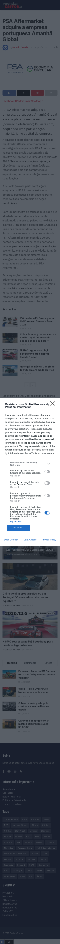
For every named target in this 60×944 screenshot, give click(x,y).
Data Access (30, 539)
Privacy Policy (49, 539)
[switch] (47, 471)
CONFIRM (19, 528)
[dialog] (30, 472)
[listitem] (30, 463)
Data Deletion (11, 539)
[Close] (53, 404)
